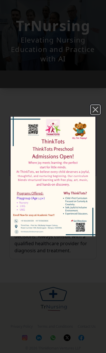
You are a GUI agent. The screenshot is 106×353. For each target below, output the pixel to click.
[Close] (95, 109)
